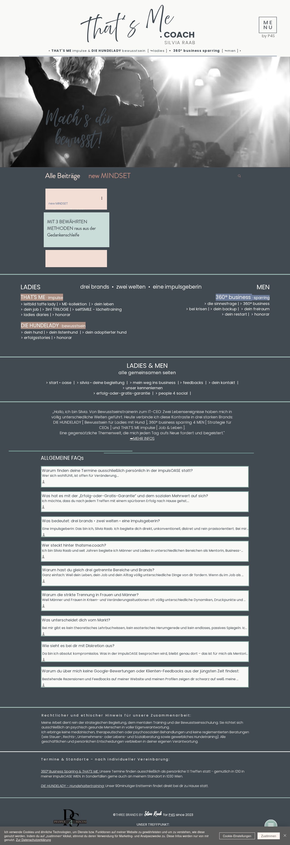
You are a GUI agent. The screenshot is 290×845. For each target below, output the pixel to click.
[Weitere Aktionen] (103, 198)
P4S (172, 814)
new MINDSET (110, 176)
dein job (31, 309)
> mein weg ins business (153, 382)
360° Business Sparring (59, 771)
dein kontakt (223, 382)
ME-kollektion (74, 304)
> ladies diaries (35, 314)
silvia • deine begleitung (102, 382)
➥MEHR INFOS (142, 438)
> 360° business (255, 303)
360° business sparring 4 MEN (176, 422)
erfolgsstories (36, 337)
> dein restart (235, 314)
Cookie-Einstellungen (237, 836)
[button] (268, 25)
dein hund (33, 332)
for (166, 814)
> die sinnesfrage (220, 303)
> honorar (260, 314)
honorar (62, 314)
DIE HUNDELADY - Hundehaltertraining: (72, 785)
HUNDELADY (110, 50)
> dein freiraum (254, 309)
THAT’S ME (130, 427)
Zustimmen (268, 836)
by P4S (268, 35)
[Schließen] (284, 836)
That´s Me (127, 27)
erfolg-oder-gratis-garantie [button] (123, 393)
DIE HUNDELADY (67, 422)
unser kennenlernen (145, 388)
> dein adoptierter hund (105, 332)
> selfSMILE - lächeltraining (97, 309)
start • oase (59, 382)
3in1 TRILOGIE (56, 309)
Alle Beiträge (62, 176)
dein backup (225, 309)
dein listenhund (63, 332)
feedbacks (193, 382)
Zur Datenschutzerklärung (33, 840)
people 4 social (173, 393)
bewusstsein (134, 50)
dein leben (103, 304)
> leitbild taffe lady (38, 304)
